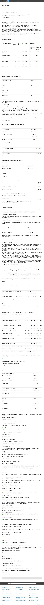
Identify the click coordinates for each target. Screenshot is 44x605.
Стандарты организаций (6, 600)
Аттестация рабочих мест (6, 589)
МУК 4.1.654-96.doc (8, 578)
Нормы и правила (19, 595)
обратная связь (39, 604)
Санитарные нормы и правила (21, 600)
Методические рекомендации (7, 593)
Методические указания (33, 591)
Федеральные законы (33, 587)
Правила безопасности (33, 595)
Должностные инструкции (33, 600)
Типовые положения (19, 587)
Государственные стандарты (34, 589)
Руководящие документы (20, 593)
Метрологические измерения (21, 591)
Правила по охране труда (33, 597)
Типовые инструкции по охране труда (8, 595)
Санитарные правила (33, 593)
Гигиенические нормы (19, 589)
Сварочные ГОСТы (5, 587)
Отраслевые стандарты (6, 597)
